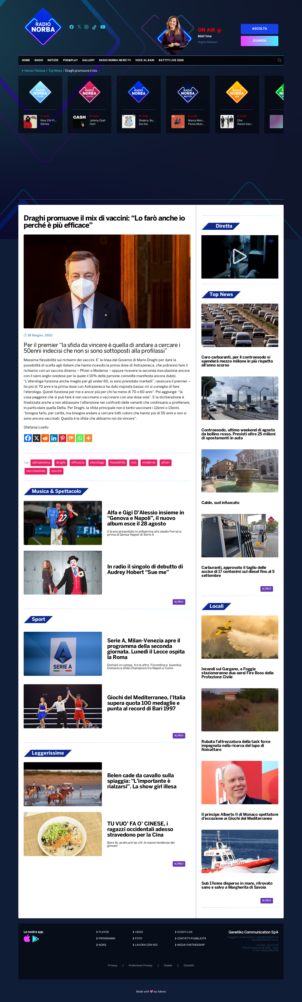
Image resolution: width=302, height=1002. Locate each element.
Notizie (53, 60)
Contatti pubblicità (191, 938)
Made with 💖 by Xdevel (151, 991)
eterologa (97, 462)
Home (26, 60)
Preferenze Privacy (140, 965)
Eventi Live (185, 932)
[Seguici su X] (79, 28)
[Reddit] (45, 438)
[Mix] (71, 438)
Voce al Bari (144, 60)
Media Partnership (191, 945)
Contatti (189, 965)
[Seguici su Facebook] (71, 28)
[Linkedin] (54, 438)
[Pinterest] (62, 438)
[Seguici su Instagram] (86, 28)
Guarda (259, 40)
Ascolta (259, 28)
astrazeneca (41, 462)
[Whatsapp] (80, 438)
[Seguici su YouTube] (102, 28)
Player (103, 932)
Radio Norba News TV (115, 60)
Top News (55, 70)
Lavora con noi (145, 945)
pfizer (165, 462)
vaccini (56, 471)
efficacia (77, 462)
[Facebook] (28, 438)
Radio (38, 60)
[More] (88, 438)
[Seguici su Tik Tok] (94, 28)
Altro (178, 602)
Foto (138, 938)
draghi (60, 462)
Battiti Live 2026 (171, 60)
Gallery (88, 60)
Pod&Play (70, 60)
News (102, 945)
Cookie (168, 965)
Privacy (112, 965)
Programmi (106, 938)
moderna (148, 462)
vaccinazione (35, 471)
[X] (36, 438)
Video (138, 932)
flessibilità (117, 462)
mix (133, 462)
